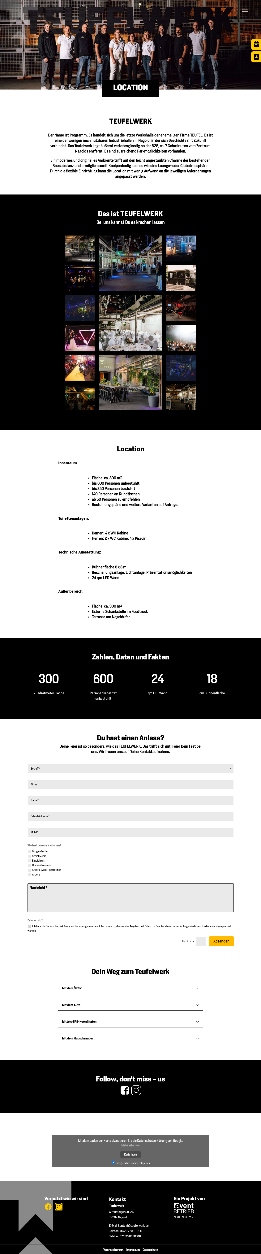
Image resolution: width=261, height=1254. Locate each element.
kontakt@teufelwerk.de (133, 1225)
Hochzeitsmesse (41, 865)
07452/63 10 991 (130, 1236)
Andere (36, 874)
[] (256, 61)
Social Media (39, 856)
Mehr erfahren (130, 1145)
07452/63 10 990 (131, 1231)
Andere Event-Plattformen (46, 869)
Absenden (221, 941)
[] (256, 48)
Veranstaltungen (114, 1250)
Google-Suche (40, 851)
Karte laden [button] (130, 1154)
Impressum (134, 1250)
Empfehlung (38, 860)
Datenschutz (150, 1250)
